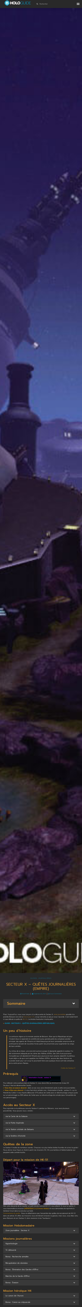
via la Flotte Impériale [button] (15, 1123)
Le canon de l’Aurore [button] (15, 1295)
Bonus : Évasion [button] (12, 1282)
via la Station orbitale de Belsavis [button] (20, 1129)
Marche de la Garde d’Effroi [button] (18, 1276)
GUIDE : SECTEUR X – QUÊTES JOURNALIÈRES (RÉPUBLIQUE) (30, 1023)
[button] (78, 4)
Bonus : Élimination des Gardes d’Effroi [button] (22, 1269)
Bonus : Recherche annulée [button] (17, 1256)
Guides (33, 978)
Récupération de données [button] (17, 1263)
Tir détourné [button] (11, 1250)
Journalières (45, 978)
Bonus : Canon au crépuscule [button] (18, 1302)
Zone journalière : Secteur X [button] (17, 1230)
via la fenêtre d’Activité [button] (15, 1136)
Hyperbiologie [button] (12, 1243)
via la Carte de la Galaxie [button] (17, 1116)
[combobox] (55, 4)
